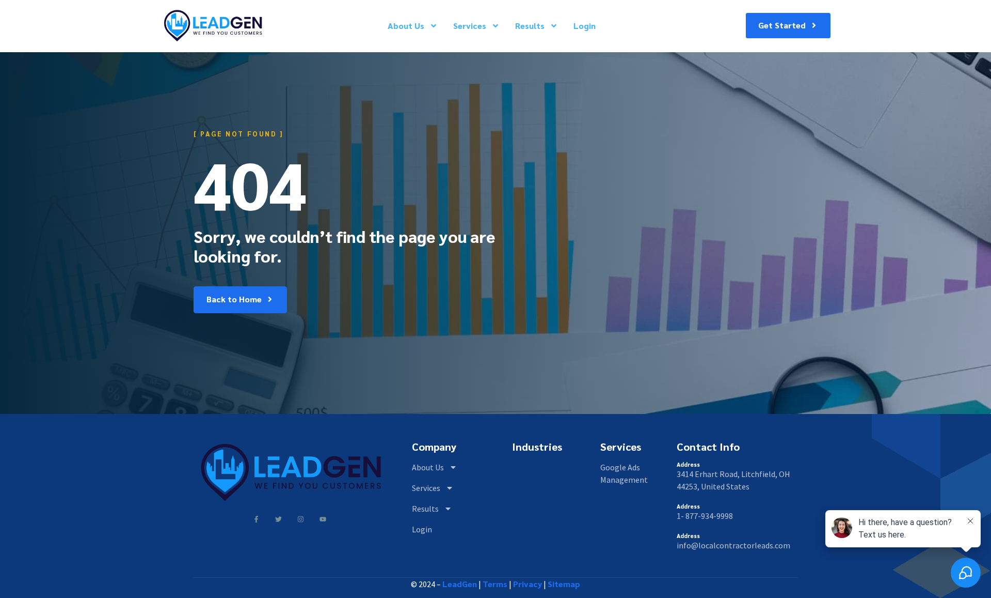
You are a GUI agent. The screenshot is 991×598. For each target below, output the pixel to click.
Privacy (527, 583)
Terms (495, 583)
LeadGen (459, 583)
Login (584, 25)
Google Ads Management (624, 473)
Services (469, 25)
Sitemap (564, 583)
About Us (406, 25)
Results (530, 25)
